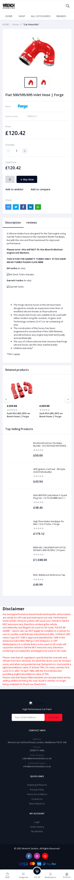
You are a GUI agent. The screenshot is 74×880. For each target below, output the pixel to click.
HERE (40, 262)
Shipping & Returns (37, 784)
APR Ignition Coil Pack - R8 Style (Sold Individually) (49, 470)
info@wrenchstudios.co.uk (37, 766)
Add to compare (40, 189)
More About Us (37, 803)
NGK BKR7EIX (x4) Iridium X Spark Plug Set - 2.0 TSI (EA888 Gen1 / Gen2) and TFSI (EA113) (50, 496)
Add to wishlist (14, 189)
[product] (17, 449)
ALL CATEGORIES (40, 16)
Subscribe (53, 717)
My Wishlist (37, 831)
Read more (40, 684)
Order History (37, 826)
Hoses (16, 24)
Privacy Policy (37, 789)
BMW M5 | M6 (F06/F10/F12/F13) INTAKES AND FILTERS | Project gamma (49, 549)
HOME (9, 16)
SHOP (22, 16)
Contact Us (37, 798)
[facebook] (29, 856)
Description (13, 222)
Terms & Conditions (37, 794)
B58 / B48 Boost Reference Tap (49, 575)
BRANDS (61, 16)
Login (37, 822)
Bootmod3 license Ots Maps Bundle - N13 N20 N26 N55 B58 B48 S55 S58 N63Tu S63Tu (50, 444)
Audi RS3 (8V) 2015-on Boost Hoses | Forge (18, 415)
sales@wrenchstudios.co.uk (37, 758)
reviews (31, 222)
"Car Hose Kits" (31, 24)
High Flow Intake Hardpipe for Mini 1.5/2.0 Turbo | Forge (48, 522)
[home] (37, 703)
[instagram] (37, 856)
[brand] (23, 106)
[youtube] (45, 856)
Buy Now (28, 179)
